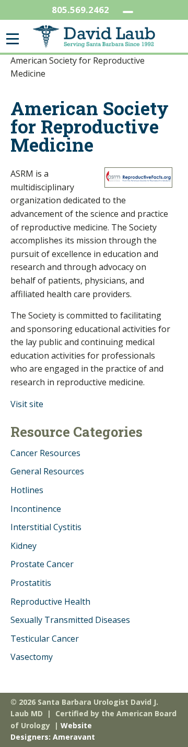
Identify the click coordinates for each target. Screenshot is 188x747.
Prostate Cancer (42, 564)
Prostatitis (30, 583)
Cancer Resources (45, 453)
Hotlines (26, 490)
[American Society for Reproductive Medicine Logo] (138, 177)
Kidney (23, 546)
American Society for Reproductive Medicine (89, 126)
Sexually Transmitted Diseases (70, 620)
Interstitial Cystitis (45, 527)
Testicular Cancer (44, 638)
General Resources (47, 471)
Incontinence (35, 509)
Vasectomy (31, 657)
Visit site (26, 404)
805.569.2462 (80, 10)
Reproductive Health (50, 601)
